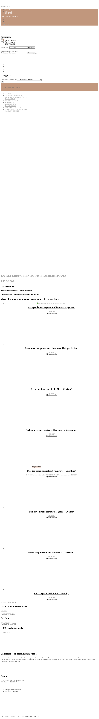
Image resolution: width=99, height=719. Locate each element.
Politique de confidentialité (13, 689)
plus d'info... (4, 143)
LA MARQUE (9, 11)
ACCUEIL (8, 9)
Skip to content (5, 6)
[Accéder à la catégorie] (2, 82)
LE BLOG (8, 281)
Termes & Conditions (11, 691)
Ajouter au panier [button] (51, 313)
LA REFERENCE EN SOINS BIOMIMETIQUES (34, 275)
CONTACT (8, 13)
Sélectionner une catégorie (9, 79)
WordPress (35, 716)
